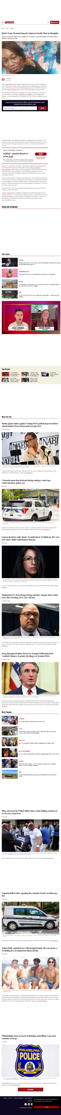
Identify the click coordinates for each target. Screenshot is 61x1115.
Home (3, 28)
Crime (11, 28)
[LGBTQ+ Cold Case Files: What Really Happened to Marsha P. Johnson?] (25, 374)
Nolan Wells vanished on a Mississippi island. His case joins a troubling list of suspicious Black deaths (29, 949)
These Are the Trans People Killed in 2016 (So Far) (34, 381)
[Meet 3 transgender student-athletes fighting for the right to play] (10, 741)
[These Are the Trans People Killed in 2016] (25, 380)
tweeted (29, 140)
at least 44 (9, 193)
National (21, 260)
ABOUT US (11, 1098)
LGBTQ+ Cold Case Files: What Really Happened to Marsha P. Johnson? (34, 376)
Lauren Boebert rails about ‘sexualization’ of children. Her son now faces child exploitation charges (30, 538)
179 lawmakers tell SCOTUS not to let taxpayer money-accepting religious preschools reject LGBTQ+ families (39, 285)
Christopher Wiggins (6, 429)
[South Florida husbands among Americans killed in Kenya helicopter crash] (10, 774)
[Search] (48, 22)
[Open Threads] (32, 1104)
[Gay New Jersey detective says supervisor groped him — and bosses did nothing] (10, 294)
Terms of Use (48, 1101)
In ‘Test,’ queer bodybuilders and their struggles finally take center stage (39, 754)
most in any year (11, 89)
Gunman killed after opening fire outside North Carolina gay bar (29, 894)
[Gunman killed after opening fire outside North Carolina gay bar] (30, 918)
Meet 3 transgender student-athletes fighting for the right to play (36, 743)
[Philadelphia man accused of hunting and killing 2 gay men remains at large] (30, 1060)
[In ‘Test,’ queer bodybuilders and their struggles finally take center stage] (10, 752)
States (20, 729)
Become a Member (41, 154)
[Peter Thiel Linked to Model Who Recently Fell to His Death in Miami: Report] (5, 380)
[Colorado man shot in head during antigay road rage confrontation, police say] (30, 505)
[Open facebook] (25, 1104)
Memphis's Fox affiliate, (26, 94)
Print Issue (22, 740)
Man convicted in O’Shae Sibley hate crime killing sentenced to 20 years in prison (29, 812)
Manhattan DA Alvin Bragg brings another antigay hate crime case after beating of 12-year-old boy (30, 596)
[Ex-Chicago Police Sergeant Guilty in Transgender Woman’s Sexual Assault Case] (45, 374)
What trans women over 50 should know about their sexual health (37, 274)
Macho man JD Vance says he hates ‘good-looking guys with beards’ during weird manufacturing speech (39, 263)
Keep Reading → (29, 473)
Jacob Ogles (5, 486)
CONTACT (5, 1098)
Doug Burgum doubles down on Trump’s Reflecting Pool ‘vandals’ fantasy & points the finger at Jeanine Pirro (27, 654)
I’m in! (42, 108)
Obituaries (21, 719)
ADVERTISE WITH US (29, 1098)
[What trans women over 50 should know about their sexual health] (10, 273)
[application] (31, 317)
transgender (8, 84)
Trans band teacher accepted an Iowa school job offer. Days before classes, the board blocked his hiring (37, 732)
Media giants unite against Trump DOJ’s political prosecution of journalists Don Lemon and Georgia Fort (30, 424)
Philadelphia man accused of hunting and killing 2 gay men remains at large (29, 1037)
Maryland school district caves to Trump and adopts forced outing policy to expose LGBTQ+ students (37, 764)
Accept (47, 1107)
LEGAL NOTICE (30, 1101)
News (7, 28)
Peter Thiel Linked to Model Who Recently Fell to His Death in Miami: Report (14, 381)
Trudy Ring (9, 78)
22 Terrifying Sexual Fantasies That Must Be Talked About (15, 375)
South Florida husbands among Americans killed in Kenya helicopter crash (37, 775)
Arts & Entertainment (24, 751)
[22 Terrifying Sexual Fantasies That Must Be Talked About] (5, 374)
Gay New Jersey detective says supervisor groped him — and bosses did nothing (39, 296)
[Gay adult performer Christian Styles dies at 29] (10, 720)
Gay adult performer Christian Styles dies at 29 (32, 721)
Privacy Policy (38, 1101)
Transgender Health (24, 271)
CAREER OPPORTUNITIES (19, 1098)
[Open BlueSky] (29, 1104)
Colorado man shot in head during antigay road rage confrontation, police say (26, 481)
